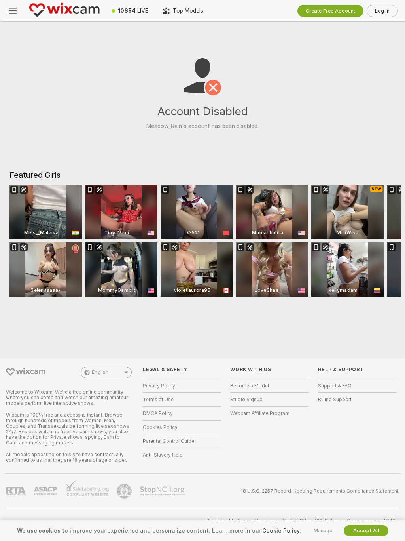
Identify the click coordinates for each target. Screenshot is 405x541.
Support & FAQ (335, 386)
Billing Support (335, 399)
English (100, 372)
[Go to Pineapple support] (125, 491)
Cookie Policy (280, 531)
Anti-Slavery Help (163, 455)
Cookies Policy (160, 427)
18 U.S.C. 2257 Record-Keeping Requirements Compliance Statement (320, 491)
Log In (382, 11)
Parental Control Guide (168, 441)
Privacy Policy (159, 386)
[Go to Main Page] (64, 10)
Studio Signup (246, 399)
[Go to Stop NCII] (163, 491)
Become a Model (249, 386)
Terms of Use (158, 399)
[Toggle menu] (12, 10)
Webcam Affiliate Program (260, 413)
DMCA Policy (158, 413)
